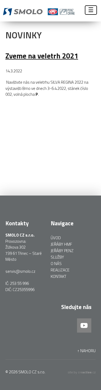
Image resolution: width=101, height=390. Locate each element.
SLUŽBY (57, 257)
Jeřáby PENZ (62, 251)
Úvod (56, 238)
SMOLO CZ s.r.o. (31, 372)
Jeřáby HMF (61, 244)
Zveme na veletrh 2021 (41, 55)
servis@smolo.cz (20, 271)
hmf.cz (52, 10)
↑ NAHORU (86, 351)
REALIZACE (60, 270)
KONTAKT (58, 276)
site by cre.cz (82, 372)
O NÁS (56, 263)
